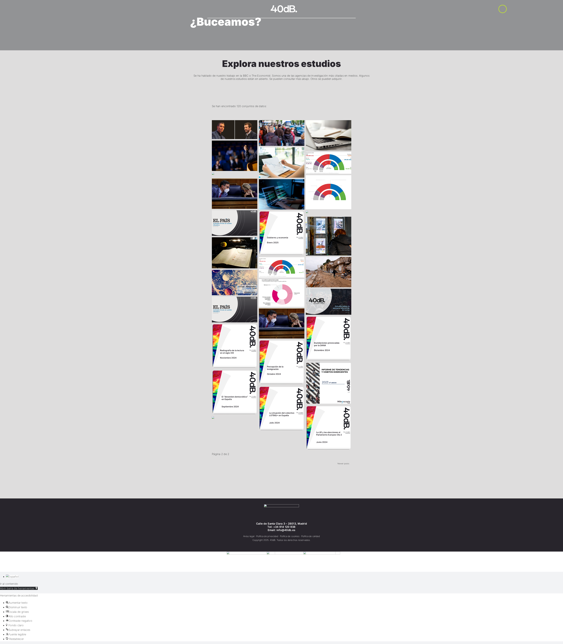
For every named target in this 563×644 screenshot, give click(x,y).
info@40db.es (286, 530)
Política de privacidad (267, 536)
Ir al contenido (9, 583)
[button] (19, 588)
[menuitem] (12, 576)
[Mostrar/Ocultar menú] (502, 9)
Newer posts (343, 463)
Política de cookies (289, 536)
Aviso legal (248, 536)
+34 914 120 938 (284, 526)
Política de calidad (310, 536)
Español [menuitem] (14, 576)
